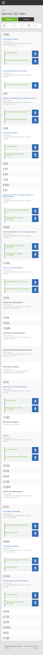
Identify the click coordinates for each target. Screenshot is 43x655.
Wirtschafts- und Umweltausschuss (15, 387)
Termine (26, 19)
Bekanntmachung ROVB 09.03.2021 (14, 218)
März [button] (14, 25)
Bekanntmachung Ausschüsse (16, 119)
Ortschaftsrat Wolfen (10, 133)
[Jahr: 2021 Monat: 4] (28, 25)
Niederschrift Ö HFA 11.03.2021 (17, 281)
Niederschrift (11, 400)
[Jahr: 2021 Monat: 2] (4, 25)
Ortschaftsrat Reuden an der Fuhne (15, 71)
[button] (35, 54)
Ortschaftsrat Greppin (10, 39)
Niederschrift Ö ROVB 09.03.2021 (17, 210)
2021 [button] (22, 25)
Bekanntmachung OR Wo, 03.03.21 (15, 154)
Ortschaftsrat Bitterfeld (11, 546)
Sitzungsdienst (34, 647)
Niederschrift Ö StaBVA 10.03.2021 (14, 254)
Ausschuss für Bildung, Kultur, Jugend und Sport (19, 98)
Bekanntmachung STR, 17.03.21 (17, 457)
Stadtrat (6, 435)
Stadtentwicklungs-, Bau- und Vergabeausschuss (19, 232)
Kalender (9, 19)
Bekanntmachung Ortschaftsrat (17, 60)
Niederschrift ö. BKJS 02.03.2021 (17, 112)
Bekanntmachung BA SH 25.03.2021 (14, 602)
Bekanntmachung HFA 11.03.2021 (17, 289)
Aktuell (35, 25)
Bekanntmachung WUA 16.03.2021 (14, 408)
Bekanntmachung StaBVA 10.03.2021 (15, 246)
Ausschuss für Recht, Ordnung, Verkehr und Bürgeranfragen (18, 195)
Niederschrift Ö (11, 53)
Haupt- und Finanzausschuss (13, 268)
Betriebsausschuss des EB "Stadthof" (15, 581)
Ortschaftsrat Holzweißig (11, 511)
